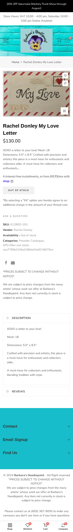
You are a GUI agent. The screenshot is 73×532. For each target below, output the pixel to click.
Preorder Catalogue (31, 241)
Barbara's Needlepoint (29, 475)
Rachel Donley (23, 230)
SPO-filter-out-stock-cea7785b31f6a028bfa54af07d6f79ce (28, 247)
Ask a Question (15, 216)
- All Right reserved (57, 475)
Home (15, 62)
